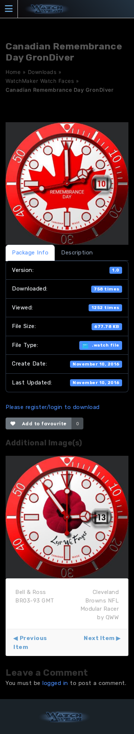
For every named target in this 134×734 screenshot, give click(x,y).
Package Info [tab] (30, 252)
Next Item (99, 638)
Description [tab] (77, 252)
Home (13, 72)
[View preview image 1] (67, 516)
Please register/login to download (53, 407)
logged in (55, 683)
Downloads (42, 72)
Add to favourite (43, 423)
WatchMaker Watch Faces (40, 81)
